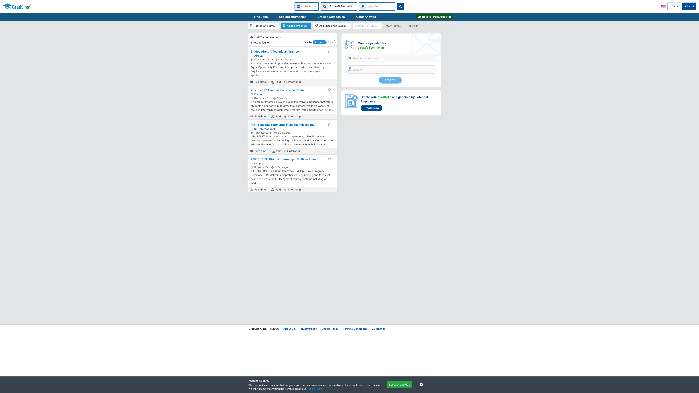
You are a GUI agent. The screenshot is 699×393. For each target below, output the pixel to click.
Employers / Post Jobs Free (434, 16)
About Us (289, 328)
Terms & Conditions (355, 328)
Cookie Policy (315, 388)
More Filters (393, 25)
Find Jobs (261, 17)
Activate (390, 80)
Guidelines (378, 328)
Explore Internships (292, 17)
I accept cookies (399, 384)
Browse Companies (331, 17)
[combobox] (306, 6)
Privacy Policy (308, 328)
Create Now (371, 108)
